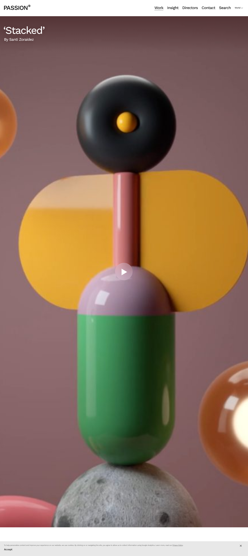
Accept (8, 549)
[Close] (241, 546)
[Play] (124, 271)
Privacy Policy (178, 545)
